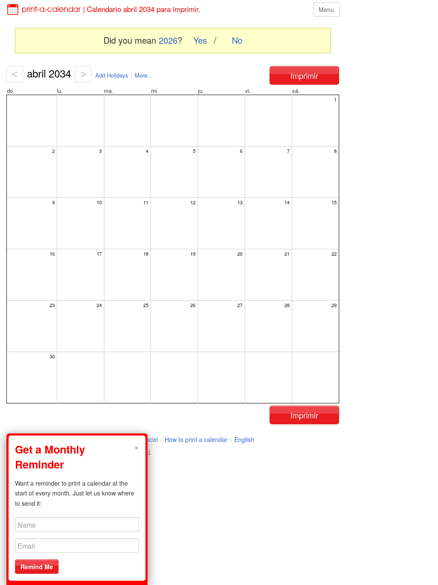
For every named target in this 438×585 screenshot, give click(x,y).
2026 (168, 40)
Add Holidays (111, 75)
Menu (326, 9)
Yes (200, 40)
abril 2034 (49, 73)
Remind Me (37, 566)
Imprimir (304, 75)
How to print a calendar (196, 439)
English (244, 439)
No (237, 40)
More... (143, 75)
